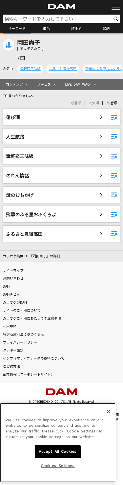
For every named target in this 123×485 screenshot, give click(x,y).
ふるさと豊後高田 (63, 69)
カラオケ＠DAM (15, 302)
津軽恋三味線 (30, 69)
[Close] (108, 411)
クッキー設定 (13, 350)
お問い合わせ (13, 278)
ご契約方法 (11, 366)
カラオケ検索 (13, 256)
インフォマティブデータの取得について (33, 358)
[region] (58, 442)
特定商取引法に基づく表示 (23, 334)
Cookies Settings (58, 466)
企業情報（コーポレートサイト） (28, 374)
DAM (6, 286)
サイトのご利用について (22, 310)
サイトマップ (13, 270)
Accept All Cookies (58, 451)
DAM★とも (11, 294)
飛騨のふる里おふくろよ (104, 69)
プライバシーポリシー (20, 342)
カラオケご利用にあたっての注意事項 (32, 318)
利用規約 (10, 326)
